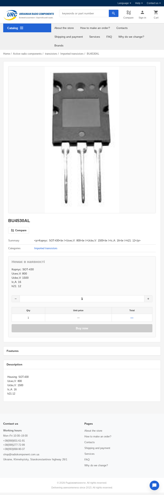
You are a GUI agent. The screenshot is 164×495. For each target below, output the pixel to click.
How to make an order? (95, 28)
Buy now (82, 328)
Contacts (122, 28)
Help (137, 3)
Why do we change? (131, 36)
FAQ (109, 36)
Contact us (152, 3)
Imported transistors (72, 53)
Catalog (12, 28)
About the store (64, 28)
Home (6, 53)
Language (123, 3)
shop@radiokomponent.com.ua (21, 454)
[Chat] (154, 485)
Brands (58, 45)
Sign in (142, 17)
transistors (51, 53)
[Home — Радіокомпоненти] (28, 15)
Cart (156, 17)
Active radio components (27, 53)
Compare (128, 17)
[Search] (113, 13)
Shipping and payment (68, 36)
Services (94, 36)
